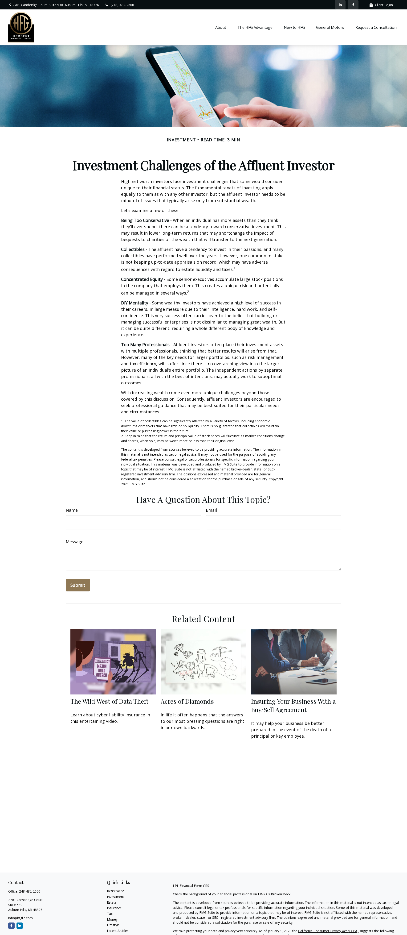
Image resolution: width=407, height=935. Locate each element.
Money (112, 919)
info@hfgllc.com (20, 918)
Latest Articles (118, 930)
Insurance (114, 908)
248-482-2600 (29, 891)
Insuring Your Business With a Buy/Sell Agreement (293, 705)
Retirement (115, 891)
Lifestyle (113, 925)
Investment (115, 896)
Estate (112, 902)
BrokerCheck (280, 894)
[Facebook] (353, 4)
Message (74, 541)
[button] (220, 27)
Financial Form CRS (194, 885)
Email (211, 510)
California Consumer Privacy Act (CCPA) (328, 931)
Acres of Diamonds (187, 701)
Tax (110, 913)
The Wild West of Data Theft (109, 701)
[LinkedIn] (340, 4)
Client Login (384, 5)
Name (72, 510)
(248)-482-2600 (122, 5)
